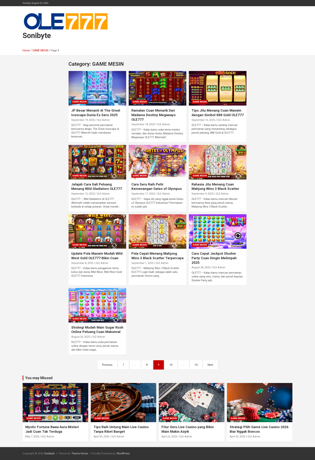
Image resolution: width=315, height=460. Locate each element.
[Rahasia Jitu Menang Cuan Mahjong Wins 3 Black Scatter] (218, 162)
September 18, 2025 (143, 124)
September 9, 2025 (203, 193)
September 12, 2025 (83, 193)
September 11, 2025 (143, 193)
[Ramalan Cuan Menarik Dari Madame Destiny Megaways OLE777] (157, 88)
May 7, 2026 (32, 436)
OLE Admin (103, 120)
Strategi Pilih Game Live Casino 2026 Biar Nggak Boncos (259, 429)
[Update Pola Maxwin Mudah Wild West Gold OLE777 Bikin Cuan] (97, 231)
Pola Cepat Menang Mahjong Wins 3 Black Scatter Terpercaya (157, 255)
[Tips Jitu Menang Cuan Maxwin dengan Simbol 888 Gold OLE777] (218, 88)
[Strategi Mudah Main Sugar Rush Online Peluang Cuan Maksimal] (97, 305)
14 (196, 364)
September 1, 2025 (142, 263)
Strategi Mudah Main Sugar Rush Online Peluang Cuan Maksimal (97, 329)
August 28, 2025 (201, 267)
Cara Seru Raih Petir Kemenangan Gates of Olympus (156, 186)
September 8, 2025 (82, 263)
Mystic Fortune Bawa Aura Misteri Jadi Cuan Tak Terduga (52, 429)
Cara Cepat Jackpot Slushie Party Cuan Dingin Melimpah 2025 (214, 257)
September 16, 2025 (203, 120)
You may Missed (38, 378)
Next (210, 364)
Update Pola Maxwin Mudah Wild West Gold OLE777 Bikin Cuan (96, 255)
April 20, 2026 (237, 436)
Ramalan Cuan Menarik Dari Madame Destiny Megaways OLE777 (153, 114)
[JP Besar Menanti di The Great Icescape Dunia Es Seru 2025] (97, 88)
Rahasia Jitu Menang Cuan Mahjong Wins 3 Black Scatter (215, 186)
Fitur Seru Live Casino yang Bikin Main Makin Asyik (188, 429)
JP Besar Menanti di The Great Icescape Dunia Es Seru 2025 (95, 112)
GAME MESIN (79, 101)
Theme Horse (79, 453)
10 (171, 364)
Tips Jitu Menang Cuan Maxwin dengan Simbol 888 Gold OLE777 (218, 112)
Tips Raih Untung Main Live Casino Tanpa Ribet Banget (121, 429)
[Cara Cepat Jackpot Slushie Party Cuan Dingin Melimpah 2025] (218, 231)
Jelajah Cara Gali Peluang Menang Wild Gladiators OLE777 (96, 186)
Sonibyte (37, 35)
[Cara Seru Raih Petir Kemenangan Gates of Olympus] (157, 162)
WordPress (123, 453)
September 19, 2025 (83, 120)
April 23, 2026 (169, 436)
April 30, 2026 (101, 436)
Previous (107, 364)
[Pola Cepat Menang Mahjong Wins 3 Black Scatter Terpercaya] (157, 231)
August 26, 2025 (80, 336)
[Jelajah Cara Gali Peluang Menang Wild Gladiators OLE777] (97, 162)
